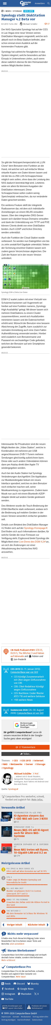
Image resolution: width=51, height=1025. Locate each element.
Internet (38, 760)
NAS (5, 764)
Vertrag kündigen (8, 1020)
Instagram (10, 994)
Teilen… (27, 754)
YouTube (9, 999)
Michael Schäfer (22, 773)
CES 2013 (28, 11)
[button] (48, 3)
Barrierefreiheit (23, 1020)
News (8, 11)
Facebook (9, 988)
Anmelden (40, 3)
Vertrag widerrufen (40, 1017)
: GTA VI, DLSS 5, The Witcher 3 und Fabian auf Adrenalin (27, 653)
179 (18, 856)
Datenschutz (37, 1020)
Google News (27, 988)
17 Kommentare (26, 747)
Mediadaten (26, 1017)
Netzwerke (16, 764)
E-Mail (35, 774)
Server (29, 764)
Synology (8, 768)
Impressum (6, 1017)
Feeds (8, 983)
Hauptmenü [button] (4, 3)
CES (16, 760)
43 (17, 822)
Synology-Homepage (34, 528)
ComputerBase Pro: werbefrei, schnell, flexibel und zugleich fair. (24, 798)
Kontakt (16, 1017)
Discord (21, 983)
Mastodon (26, 994)
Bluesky (35, 983)
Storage (17, 11)
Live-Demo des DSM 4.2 (31, 541)
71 (17, 839)
